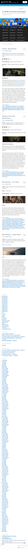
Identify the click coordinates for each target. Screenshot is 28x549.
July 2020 (4, 460)
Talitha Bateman (19, 228)
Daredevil (4, 282)
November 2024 (5, 389)
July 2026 (4, 361)
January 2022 (4, 435)
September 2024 (5, 391)
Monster (10, 174)
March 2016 (4, 531)
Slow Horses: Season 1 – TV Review (9, 354)
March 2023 (4, 416)
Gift (25, 2)
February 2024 (5, 401)
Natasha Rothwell (8, 225)
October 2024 (4, 390)
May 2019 (4, 479)
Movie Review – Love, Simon (10, 182)
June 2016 (4, 527)
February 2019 (5, 483)
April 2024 (4, 398)
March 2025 (4, 383)
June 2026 (4, 363)
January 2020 (4, 468)
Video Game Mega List (21, 40)
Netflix (17, 108)
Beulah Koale (7, 173)
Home (3, 27)
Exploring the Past (6, 320)
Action (21, 280)
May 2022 (4, 430)
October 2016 (4, 521)
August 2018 (4, 491)
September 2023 (5, 408)
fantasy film (18, 80)
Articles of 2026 (12, 37)
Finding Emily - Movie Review (8, 352)
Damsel (18, 107)
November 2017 (5, 504)
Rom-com (7, 227)
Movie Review (20, 284)
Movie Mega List (5, 40)
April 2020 (4, 464)
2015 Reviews (8, 280)
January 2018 (4, 501)
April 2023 (4, 415)
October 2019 (4, 472)
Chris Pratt (15, 281)
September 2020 (5, 457)
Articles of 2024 (20, 35)
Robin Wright (10, 109)
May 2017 (4, 512)
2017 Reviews (5, 299)
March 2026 (4, 367)
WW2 (24, 175)
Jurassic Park (7, 283)
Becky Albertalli (22, 220)
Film (20, 221)
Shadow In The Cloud (10, 175)
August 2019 (4, 475)
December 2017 (5, 502)
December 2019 (5, 469)
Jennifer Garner (8, 222)
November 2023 (5, 405)
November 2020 (5, 454)
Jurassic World (5, 223)
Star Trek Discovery (12, 228)
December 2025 (5, 371)
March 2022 (4, 432)
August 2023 (4, 409)
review (3, 227)
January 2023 (4, 419)
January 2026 (4, 369)
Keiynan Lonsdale (19, 223)
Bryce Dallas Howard (9, 281)
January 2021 (4, 452)
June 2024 (4, 396)
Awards (3, 315)
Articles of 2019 (5, 32)
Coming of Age (13, 221)
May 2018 (4, 495)
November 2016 (5, 520)
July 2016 (4, 525)
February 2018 (5, 499)
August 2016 (4, 524)
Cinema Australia (5, 537)
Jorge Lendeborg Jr (15, 222)
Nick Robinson (21, 108)
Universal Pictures (5, 287)
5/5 (2, 312)
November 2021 (5, 438)
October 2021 (4, 439)
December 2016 (5, 519)
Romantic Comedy (12, 227)
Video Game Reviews (6, 329)
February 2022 (5, 434)
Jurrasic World (19, 283)
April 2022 (4, 431)
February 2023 (5, 417)
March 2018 (4, 498)
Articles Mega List (13, 27)
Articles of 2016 (5, 29)
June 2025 (4, 379)
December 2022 (5, 420)
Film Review (20, 282)
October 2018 (4, 488)
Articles (3, 314)
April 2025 (4, 382)
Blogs (3, 316)
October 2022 (4, 423)
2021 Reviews (8, 172)
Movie (21, 224)
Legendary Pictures (5, 284)
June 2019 (4, 478)
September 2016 (5, 523)
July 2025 (4, 378)
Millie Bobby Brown (9, 108)
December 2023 (5, 404)
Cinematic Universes (21, 37)
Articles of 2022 (5, 35)
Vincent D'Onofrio (12, 287)
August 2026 (4, 360)
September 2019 (5, 473)
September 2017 (5, 506)
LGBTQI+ (3, 224)
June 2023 (4, 412)
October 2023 (4, 406)
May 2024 (4, 397)
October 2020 (4, 456)
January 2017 (4, 517)
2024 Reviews (8, 106)
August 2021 (4, 442)
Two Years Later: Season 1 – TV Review (10, 355)
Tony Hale (4, 229)
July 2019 (4, 476)
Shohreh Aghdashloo (17, 109)
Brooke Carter (14, 107)
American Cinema (15, 220)
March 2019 (4, 482)
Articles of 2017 (12, 29)
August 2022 (4, 426)
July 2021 (4, 443)
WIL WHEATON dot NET (7, 538)
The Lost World (15, 286)
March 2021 (4, 449)
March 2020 (4, 465)
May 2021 (4, 446)
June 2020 (4, 461)
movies (14, 108)
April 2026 (4, 365)
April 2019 (4, 480)
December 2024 (5, 387)
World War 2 (16, 153)
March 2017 (4, 515)
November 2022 (5, 421)
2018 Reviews (8, 218)
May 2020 (4, 463)
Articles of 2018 (20, 29)
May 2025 (4, 380)
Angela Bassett (8, 107)
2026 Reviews (5, 311)
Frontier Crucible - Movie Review (8, 351)
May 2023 (4, 413)
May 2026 (4, 364)
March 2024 (4, 400)
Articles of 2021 (20, 32)
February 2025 (5, 385)
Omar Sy (7, 286)
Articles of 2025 (5, 37)
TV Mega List (12, 40)
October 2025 (4, 374)
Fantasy (3, 108)
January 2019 (4, 484)
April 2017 (4, 513)
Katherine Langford (11, 223)
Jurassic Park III (13, 283)
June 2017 (4, 510)
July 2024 (4, 394)
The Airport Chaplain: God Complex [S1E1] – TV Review (13, 336)
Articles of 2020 (12, 32)
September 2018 (5, 490)
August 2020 (4, 458)
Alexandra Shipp (8, 220)
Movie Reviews (14, 106)
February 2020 (5, 467)
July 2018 (4, 493)
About (8, 27)
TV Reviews (4, 327)
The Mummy (17, 83)
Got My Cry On (14, 218)
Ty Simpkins (23, 286)
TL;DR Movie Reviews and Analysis (14, 12)
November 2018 (5, 487)
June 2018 (4, 494)
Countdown (4, 318)
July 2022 (4, 427)
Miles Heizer (17, 224)
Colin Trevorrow (20, 281)
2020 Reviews (5, 303)
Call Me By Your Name (6, 221)
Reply (7, 229)
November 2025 (5, 372)
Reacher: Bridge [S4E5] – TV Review (9, 340)
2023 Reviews (5, 307)
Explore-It (4, 319)
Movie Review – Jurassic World (11, 234)
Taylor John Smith (17, 175)
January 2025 (4, 386)
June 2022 (4, 428)
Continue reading (6, 104)
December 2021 (5, 437)
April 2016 (4, 530)
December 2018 (5, 486)
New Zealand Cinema (16, 174)
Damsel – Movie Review (9, 49)
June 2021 (4, 445)
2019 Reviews (5, 301)
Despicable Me (9, 282)
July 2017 (4, 509)
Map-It (3, 323)
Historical (7, 174)
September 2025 (5, 375)
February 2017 (5, 516)
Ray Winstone (4, 109)
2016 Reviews (5, 297)
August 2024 (4, 393)
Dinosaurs (14, 282)
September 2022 (5, 424)
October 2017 (4, 505)
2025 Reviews (5, 309)
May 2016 (4, 528)
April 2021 (4, 447)
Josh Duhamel (22, 222)
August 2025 (4, 376)
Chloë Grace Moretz (20, 173)
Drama (3, 174)
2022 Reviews (5, 305)
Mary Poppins (12, 284)
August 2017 (4, 508)
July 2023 (4, 411)
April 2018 (4, 497)
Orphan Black (20, 225)
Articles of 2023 (12, 35)
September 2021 (5, 441)
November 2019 (5, 471)
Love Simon (13, 224)
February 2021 (5, 450)
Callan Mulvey (13, 173)
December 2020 (5, 453)
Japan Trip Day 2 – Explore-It (8, 333)
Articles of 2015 (21, 27)
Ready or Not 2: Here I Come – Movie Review (11, 335)
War (22, 175)
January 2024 (4, 402)
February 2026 (5, 368)
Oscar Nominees (5, 326)
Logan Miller (8, 224)
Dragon (22, 107)
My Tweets (4, 345)
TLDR (24, 228)
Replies (18, 287)
